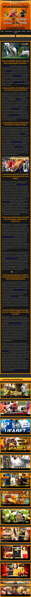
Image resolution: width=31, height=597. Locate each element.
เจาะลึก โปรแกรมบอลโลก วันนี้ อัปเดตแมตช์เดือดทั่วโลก (13, 415)
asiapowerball (4, 541)
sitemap (28, 31)
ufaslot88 (3, 595)
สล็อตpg (3, 523)
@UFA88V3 (17, 370)
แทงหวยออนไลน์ (4, 559)
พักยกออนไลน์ (4, 451)
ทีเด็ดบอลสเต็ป (4, 487)
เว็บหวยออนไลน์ (4, 577)
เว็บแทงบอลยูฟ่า (17, 31)
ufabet (2, 505)
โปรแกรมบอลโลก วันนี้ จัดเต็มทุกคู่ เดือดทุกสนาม (12, 397)
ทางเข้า (15, 32)
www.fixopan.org (22, 585)
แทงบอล (3, 433)
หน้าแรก (2, 31)
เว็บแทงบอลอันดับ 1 (9, 31)
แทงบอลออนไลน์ (4, 469)
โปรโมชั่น (23, 31)
